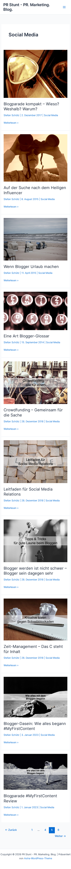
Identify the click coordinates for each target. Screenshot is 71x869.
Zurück (11, 829)
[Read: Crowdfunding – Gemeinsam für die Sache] (35, 382)
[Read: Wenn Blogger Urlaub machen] (35, 239)
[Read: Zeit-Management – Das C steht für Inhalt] (35, 619)
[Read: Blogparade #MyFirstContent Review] (35, 771)
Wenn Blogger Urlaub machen (31, 266)
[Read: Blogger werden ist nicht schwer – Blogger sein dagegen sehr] (35, 540)
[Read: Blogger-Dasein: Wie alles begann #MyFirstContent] (35, 696)
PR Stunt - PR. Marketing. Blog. (26, 7)
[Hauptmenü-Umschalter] (64, 7)
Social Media (51, 115)
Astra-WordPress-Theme (38, 858)
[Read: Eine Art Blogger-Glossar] (35, 310)
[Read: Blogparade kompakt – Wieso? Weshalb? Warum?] (35, 73)
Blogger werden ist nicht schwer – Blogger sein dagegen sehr (35, 571)
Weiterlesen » (11, 123)
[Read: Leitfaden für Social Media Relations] (35, 461)
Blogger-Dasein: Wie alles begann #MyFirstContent (35, 726)
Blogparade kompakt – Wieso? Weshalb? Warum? (31, 106)
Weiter (60, 836)
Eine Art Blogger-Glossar (26, 336)
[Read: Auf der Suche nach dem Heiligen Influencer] (35, 157)
